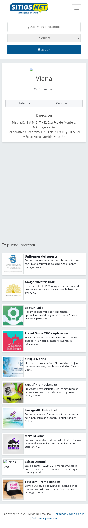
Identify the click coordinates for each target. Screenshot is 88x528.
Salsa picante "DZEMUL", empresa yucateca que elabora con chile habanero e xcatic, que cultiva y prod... (51, 469)
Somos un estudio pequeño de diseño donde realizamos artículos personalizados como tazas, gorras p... (51, 489)
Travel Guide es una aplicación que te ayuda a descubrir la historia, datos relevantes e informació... (52, 341)
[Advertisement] (44, 193)
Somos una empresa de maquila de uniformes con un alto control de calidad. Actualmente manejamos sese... (52, 264)
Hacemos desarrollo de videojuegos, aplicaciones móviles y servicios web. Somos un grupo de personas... (53, 315)
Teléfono (25, 103)
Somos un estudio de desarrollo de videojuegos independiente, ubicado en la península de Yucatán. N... (53, 443)
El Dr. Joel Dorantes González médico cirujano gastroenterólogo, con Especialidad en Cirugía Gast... (52, 366)
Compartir (63, 103)
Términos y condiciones (69, 514)
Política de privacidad (45, 518)
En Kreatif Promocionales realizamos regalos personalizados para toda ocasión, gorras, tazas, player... (51, 392)
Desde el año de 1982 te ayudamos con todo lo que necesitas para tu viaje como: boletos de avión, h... (52, 289)
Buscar (44, 49)
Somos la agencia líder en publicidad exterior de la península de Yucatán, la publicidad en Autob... (51, 418)
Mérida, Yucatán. (44, 89)
